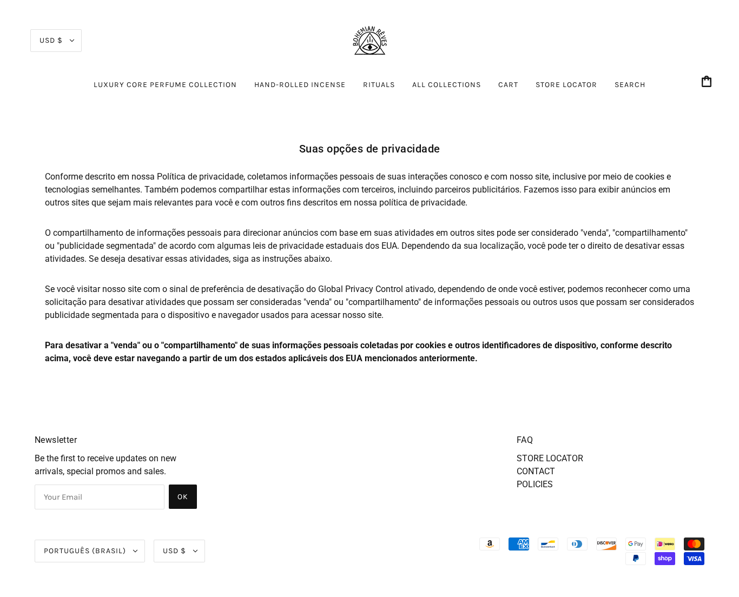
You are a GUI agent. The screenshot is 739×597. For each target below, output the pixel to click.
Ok (182, 496)
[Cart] (708, 82)
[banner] (369, 40)
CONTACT (536, 471)
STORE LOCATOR (550, 458)
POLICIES (535, 484)
